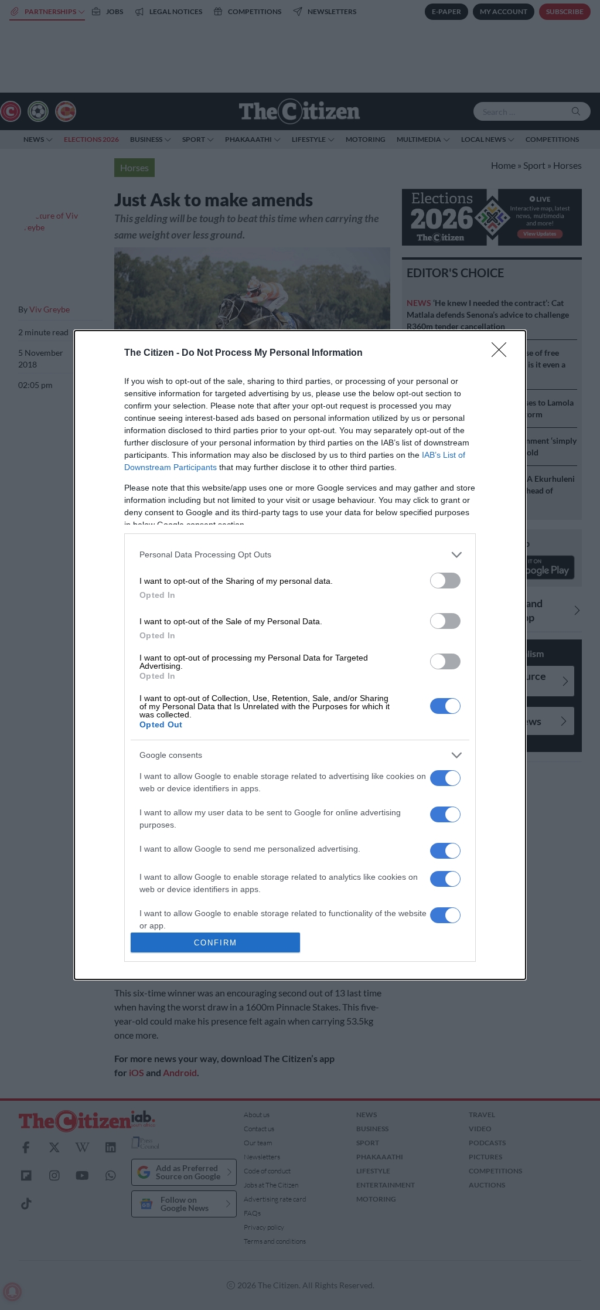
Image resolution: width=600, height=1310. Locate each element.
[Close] (503, 353)
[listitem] (300, 555)
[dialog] (300, 655)
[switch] (445, 580)
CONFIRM (215, 942)
